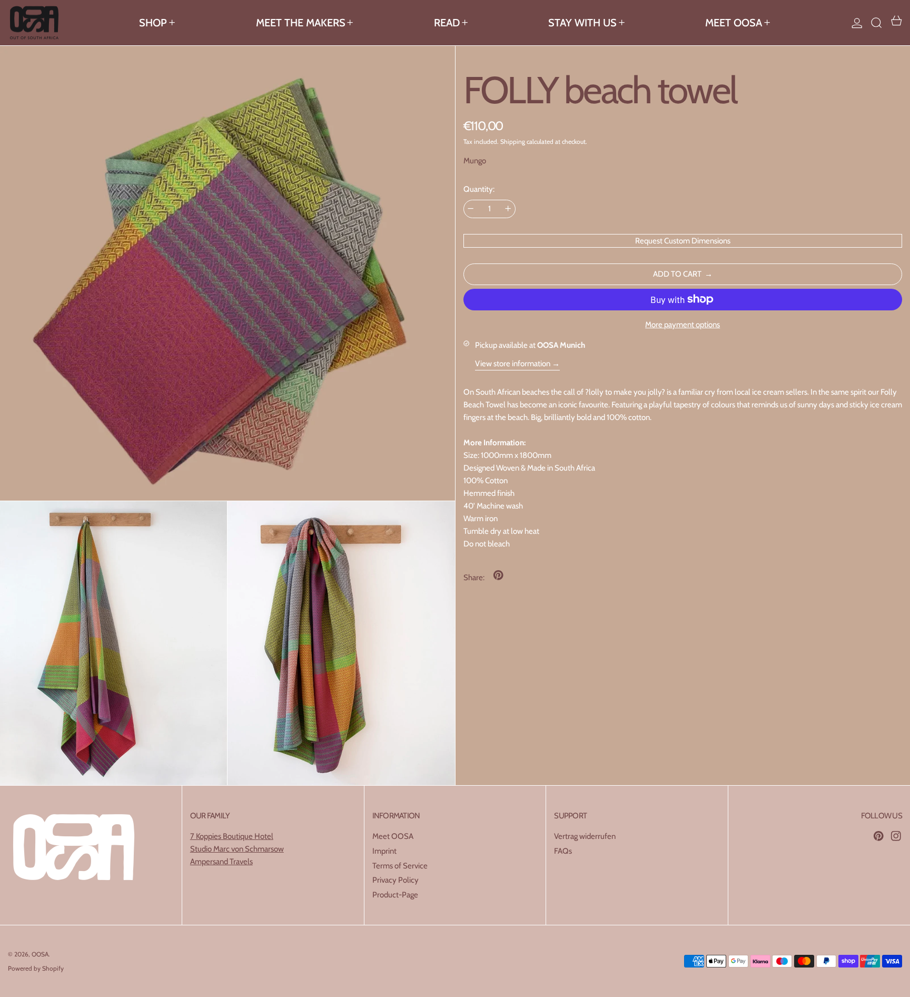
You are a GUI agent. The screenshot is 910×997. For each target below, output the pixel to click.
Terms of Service (400, 866)
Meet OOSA (392, 836)
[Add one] (508, 208)
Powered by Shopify (36, 968)
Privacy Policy (395, 880)
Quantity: (478, 189)
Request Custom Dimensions (682, 240)
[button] (877, 22)
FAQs (563, 851)
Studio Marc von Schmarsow (237, 849)
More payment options (682, 324)
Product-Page (395, 895)
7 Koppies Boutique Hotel (231, 836)
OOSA (40, 954)
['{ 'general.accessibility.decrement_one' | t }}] (470, 208)
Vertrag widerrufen (585, 836)
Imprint (384, 851)
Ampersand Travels (221, 861)
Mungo (474, 160)
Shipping (512, 141)
